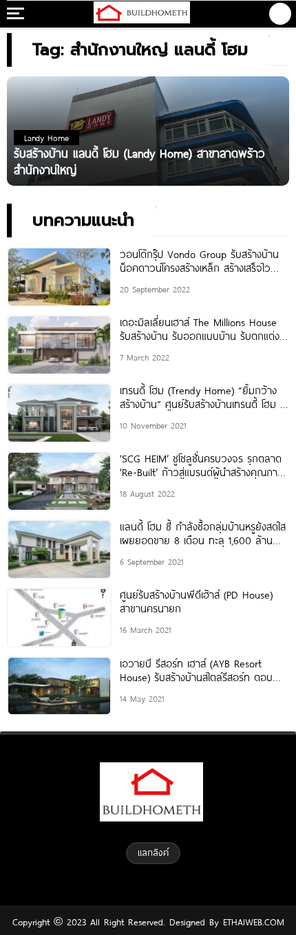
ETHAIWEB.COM (251, 922)
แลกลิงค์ (153, 852)
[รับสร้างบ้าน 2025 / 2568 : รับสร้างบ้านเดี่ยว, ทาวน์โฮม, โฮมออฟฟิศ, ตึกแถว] (141, 14)
